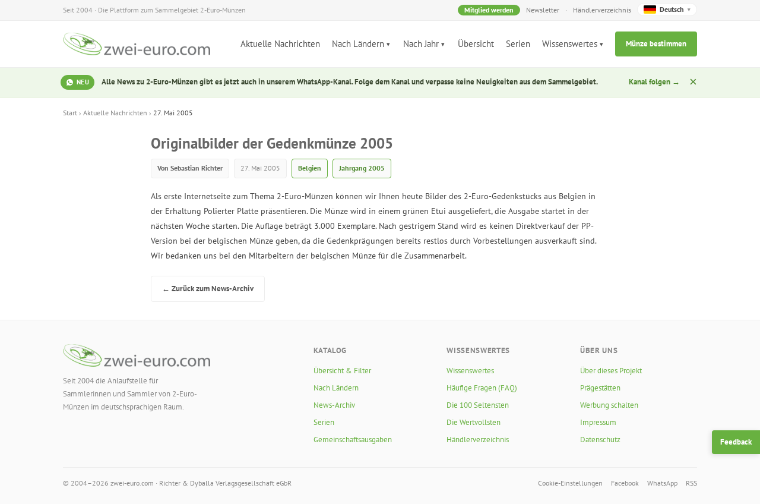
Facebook (625, 482)
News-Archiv (334, 405)
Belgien (309, 167)
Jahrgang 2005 (362, 167)
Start (70, 112)
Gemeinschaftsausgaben (353, 439)
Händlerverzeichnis (602, 9)
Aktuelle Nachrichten (280, 43)
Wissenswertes (569, 43)
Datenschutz (600, 439)
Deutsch (675, 9)
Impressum (598, 422)
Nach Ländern (358, 43)
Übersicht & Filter (342, 371)
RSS (691, 482)
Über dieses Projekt (611, 371)
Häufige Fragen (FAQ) (481, 388)
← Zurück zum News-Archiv (208, 289)
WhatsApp (662, 482)
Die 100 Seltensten (477, 405)
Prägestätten (600, 388)
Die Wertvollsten (473, 422)
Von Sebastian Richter (190, 167)
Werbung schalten (609, 405)
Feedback (736, 442)
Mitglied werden (489, 9)
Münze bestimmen (656, 44)
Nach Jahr (421, 43)
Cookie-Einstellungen (570, 482)
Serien (518, 43)
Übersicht (476, 43)
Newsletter (542, 9)
